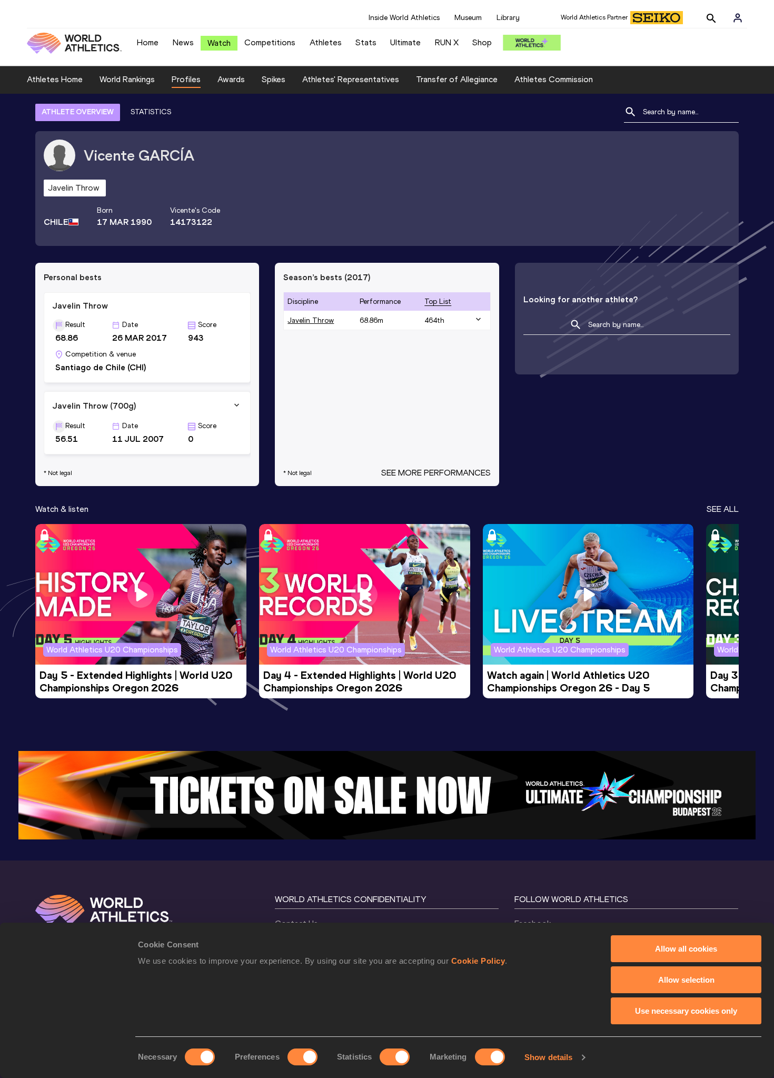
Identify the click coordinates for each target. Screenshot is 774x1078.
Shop (482, 42)
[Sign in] (737, 18)
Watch (219, 43)
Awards (231, 79)
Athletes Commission (553, 79)
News (183, 42)
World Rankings (127, 79)
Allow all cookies (686, 948)
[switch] (302, 1057)
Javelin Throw (310, 320)
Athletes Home (55, 79)
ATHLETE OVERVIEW (78, 111)
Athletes (326, 42)
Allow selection (686, 979)
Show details (548, 1057)
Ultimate (405, 42)
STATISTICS (151, 111)
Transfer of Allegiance (457, 79)
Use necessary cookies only (686, 1010)
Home (147, 42)
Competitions (269, 42)
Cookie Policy (478, 960)
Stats (365, 42)
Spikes (273, 79)
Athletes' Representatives (350, 79)
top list (437, 301)
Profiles (186, 79)
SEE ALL (723, 509)
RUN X (447, 42)
